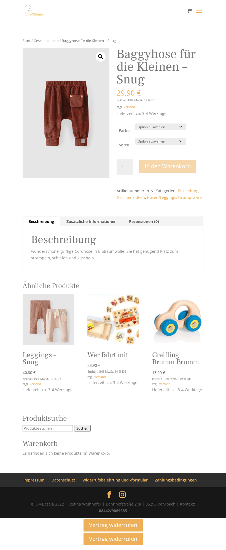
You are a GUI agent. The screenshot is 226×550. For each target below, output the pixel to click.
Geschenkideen (46, 40)
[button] (101, 57)
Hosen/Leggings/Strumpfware (174, 197)
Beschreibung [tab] (41, 221)
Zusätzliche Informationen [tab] (91, 221)
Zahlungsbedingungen (176, 480)
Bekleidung (188, 190)
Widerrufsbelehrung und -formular (115, 480)
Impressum (33, 480)
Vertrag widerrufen (113, 525)
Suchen (82, 428)
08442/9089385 (113, 510)
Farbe (124, 130)
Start (27, 40)
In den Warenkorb (168, 166)
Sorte (124, 145)
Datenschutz (63, 480)
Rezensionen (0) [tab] (144, 221)
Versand (129, 107)
